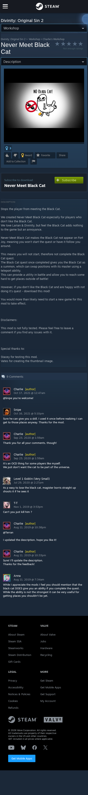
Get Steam (46, 680)
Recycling (46, 655)
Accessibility (15, 687)
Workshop (34, 39)
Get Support (47, 694)
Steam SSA (14, 641)
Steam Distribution (19, 655)
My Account (48, 701)
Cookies (13, 701)
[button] (8, 148)
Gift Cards (14, 661)
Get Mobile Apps (21, 758)
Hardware (46, 648)
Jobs (43, 641)
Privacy (12, 680)
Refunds (13, 707)
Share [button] (62, 155)
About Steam (16, 634)
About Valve (47, 634)
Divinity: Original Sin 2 (13, 39)
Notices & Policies (19, 694)
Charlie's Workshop (53, 39)
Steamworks (15, 648)
